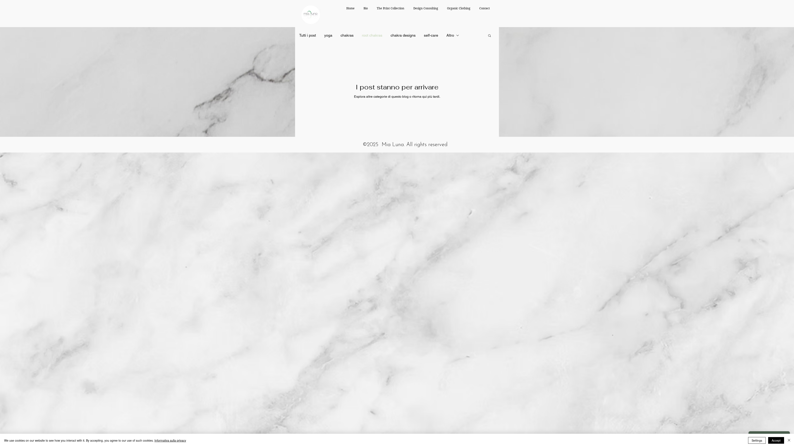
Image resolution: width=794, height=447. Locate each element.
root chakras (372, 35)
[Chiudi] (789, 440)
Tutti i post (307, 35)
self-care (431, 35)
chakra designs (403, 35)
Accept (776, 440)
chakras (347, 35)
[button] (489, 36)
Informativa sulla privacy (170, 440)
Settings (757, 440)
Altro (450, 35)
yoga (328, 35)
